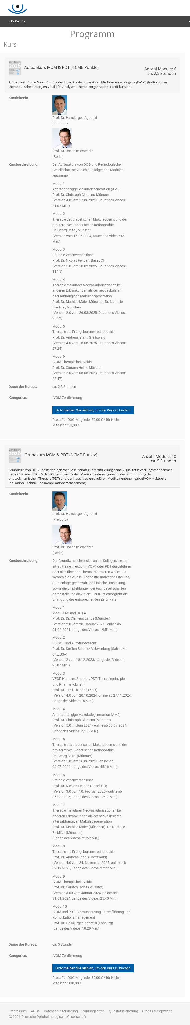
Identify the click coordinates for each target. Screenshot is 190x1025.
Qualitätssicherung (123, 1011)
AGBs (35, 1011)
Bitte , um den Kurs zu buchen (93, 410)
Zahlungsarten (93, 1011)
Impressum (18, 1011)
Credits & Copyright (157, 1011)
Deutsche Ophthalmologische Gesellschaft (53, 1017)
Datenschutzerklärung (61, 1011)
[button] (92, 74)
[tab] (92, 74)
